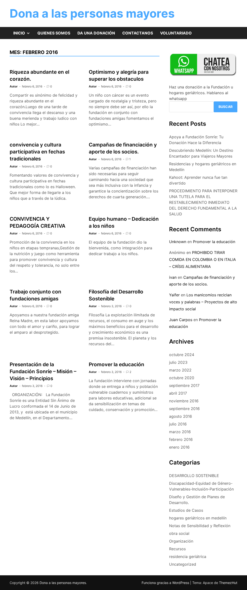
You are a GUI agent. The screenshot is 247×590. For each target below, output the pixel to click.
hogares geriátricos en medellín (197, 518)
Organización (181, 541)
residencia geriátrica (187, 556)
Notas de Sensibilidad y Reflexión (199, 525)
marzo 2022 (180, 370)
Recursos (177, 548)
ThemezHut (228, 583)
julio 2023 (178, 362)
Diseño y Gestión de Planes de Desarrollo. (197, 499)
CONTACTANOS (137, 33)
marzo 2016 (180, 431)
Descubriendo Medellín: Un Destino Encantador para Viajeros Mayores (201, 153)
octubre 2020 (181, 377)
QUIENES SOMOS (53, 33)
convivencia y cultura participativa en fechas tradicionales (37, 152)
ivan (173, 277)
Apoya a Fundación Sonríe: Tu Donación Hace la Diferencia (196, 139)
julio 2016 (178, 424)
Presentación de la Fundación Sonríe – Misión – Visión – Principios (43, 371)
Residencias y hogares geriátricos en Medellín (202, 166)
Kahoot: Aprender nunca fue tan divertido (198, 180)
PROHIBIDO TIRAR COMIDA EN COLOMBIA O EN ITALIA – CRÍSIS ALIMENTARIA (202, 259)
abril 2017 (178, 393)
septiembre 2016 (184, 408)
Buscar (226, 107)
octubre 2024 (181, 354)
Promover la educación (116, 364)
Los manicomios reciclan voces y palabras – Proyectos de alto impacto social (203, 301)
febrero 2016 (181, 439)
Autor (14, 86)
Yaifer (174, 294)
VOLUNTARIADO (176, 33)
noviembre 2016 (184, 400)
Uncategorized (182, 564)
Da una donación (96, 33)
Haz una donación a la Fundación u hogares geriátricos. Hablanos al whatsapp (201, 93)
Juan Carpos (180, 319)
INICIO (23, 34)
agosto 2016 (180, 416)
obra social (179, 533)
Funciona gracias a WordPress (166, 583)
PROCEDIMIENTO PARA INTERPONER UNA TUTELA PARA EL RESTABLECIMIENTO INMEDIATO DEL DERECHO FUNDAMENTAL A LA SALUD (203, 202)
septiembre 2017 (184, 385)
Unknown (177, 241)
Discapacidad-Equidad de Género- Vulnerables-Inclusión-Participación (201, 486)
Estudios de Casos (186, 510)
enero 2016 (179, 447)
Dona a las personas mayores (92, 13)
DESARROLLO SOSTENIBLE (194, 475)
